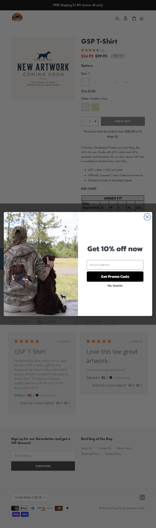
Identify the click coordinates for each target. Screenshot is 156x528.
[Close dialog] (147, 217)
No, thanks (115, 285)
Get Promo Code (115, 276)
